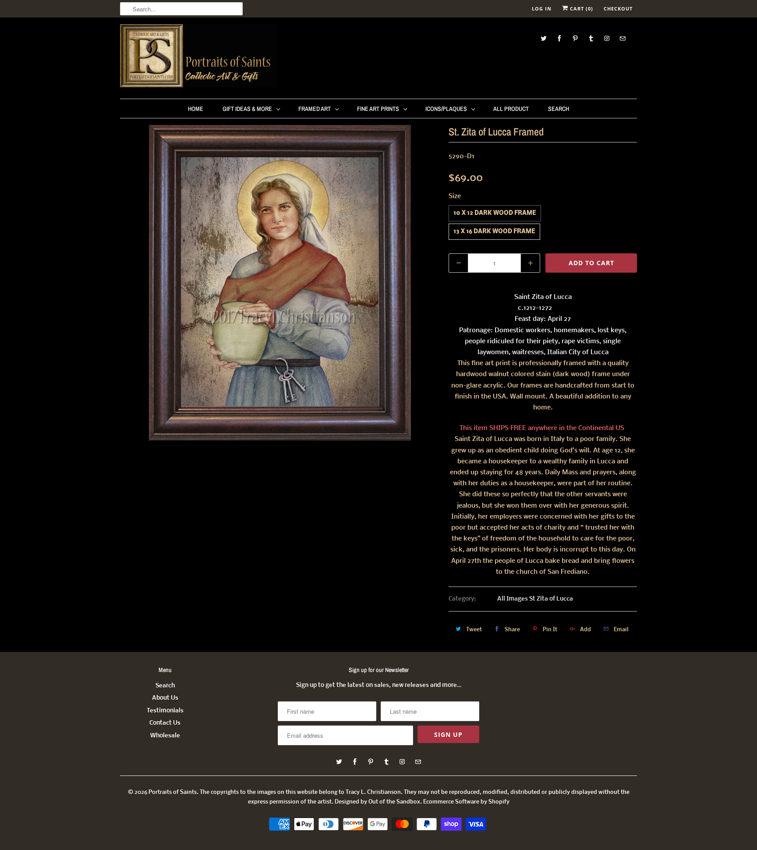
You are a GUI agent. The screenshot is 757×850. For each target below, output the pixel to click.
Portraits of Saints (173, 792)
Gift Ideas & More (247, 109)
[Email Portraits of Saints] (622, 38)
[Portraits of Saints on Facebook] (559, 38)
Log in (542, 8)
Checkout (618, 8)
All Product (511, 109)
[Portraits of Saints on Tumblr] (591, 38)
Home (195, 109)
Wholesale (165, 736)
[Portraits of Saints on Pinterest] (575, 38)
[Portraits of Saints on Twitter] (543, 38)
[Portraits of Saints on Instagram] (606, 38)
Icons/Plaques (446, 109)
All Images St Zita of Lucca (535, 599)
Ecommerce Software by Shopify (466, 802)
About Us (165, 698)
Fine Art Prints (378, 109)
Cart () (580, 8)
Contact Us (164, 723)
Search (558, 109)
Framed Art (314, 109)
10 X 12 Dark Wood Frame (494, 213)
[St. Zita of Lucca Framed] (280, 283)
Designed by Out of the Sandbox (377, 802)
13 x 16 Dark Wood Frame (494, 231)
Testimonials (165, 711)
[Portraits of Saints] (199, 57)
